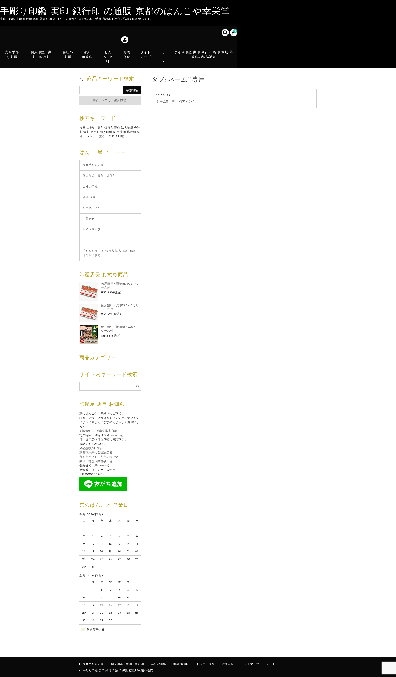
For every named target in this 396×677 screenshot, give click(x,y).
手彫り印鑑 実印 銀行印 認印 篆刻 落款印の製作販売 (203, 55)
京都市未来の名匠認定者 (95, 452)
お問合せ (126, 55)
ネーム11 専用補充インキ (176, 101)
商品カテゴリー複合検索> (110, 100)
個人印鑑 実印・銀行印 (41, 55)
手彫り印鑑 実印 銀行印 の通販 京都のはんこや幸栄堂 (115, 12)
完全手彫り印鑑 (12, 55)
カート (163, 57)
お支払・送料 (108, 57)
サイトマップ (145, 55)
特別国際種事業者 (100, 461)
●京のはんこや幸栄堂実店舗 (98, 431)
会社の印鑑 (67, 55)
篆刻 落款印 (87, 55)
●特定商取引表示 (90, 448)
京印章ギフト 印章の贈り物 (98, 457)
